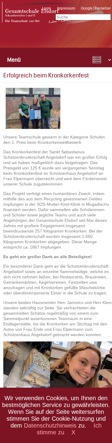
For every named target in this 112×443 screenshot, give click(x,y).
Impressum (66, 8)
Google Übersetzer (96, 8)
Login (46, 8)
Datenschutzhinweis (50, 425)
